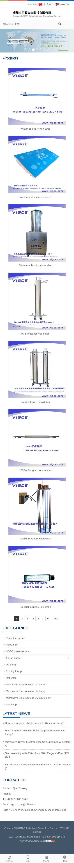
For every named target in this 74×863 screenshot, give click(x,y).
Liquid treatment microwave (35, 538)
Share (9, 860)
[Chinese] (45, 4)
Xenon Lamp (13, 657)
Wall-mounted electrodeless (35, 197)
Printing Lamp (14, 671)
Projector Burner (15, 638)
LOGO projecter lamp (18, 651)
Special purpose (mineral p (35, 606)
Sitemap (37, 832)
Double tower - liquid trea (35, 401)
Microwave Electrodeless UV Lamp (25, 684)
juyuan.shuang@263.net (34, 841)
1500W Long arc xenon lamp (35, 470)
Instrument (12, 644)
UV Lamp (11, 664)
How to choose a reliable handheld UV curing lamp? (34, 723)
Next (56, 618)
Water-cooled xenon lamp (35, 128)
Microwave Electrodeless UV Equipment (28, 697)
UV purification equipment (35, 333)
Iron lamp (11, 704)
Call (28, 860)
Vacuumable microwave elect (35, 265)
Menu (46, 860)
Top (65, 860)
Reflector (11, 677)
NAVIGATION (11, 24)
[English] (62, 4)
